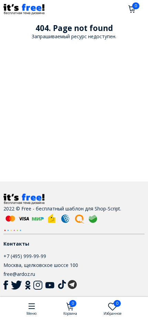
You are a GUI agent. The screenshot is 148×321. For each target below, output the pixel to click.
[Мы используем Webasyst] (12, 230)
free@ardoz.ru (19, 274)
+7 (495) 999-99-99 (24, 256)
